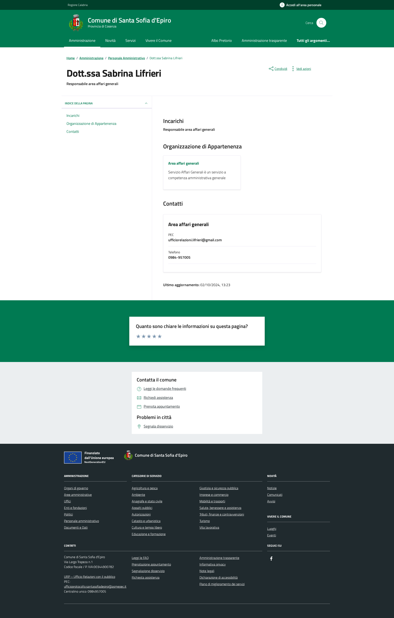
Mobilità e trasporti (212, 501)
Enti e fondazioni (75, 507)
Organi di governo (76, 488)
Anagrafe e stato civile (147, 501)
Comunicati (274, 494)
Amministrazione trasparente (264, 40)
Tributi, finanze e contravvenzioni (221, 514)
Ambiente (138, 494)
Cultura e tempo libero (147, 527)
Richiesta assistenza (145, 577)
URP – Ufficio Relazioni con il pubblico (89, 576)
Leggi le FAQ (140, 557)
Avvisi (271, 501)
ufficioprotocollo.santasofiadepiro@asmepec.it (95, 586)
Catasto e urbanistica (146, 520)
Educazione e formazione (149, 534)
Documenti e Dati (76, 527)
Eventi (271, 535)
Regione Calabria (78, 5)
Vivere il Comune (158, 40)
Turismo (204, 520)
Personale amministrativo (81, 520)
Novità (110, 40)
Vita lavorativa (209, 527)
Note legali (206, 570)
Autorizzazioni (141, 514)
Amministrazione (82, 40)
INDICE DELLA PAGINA (79, 103)
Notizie (272, 488)
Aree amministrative (78, 494)
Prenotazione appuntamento (151, 564)
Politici (68, 514)
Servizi (130, 40)
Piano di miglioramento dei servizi (222, 584)
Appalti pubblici (142, 507)
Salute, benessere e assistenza (220, 507)
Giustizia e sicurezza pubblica (218, 488)
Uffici (67, 501)
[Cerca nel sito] (321, 23)
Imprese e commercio (213, 494)
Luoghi (271, 528)
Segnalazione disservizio (148, 570)
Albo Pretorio (221, 40)
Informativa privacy (212, 564)
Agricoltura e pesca (145, 488)
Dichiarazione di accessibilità (218, 577)
